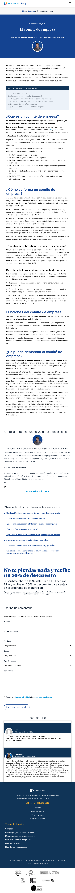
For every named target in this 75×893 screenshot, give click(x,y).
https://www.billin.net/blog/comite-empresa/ (22, 777)
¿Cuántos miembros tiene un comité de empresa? (31, 99)
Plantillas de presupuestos (16, 847)
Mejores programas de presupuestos (20, 836)
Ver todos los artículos (36, 491)
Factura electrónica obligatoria (18, 840)
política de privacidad (21, 697)
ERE (50, 130)
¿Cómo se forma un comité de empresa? (25, 96)
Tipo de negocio (10, 661)
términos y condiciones (43, 697)
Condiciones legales (16, 861)
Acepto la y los (28, 697)
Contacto (37, 808)
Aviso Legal (62, 861)
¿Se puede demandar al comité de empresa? (27, 107)
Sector (6, 651)
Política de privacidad (33, 861)
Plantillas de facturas (13, 843)
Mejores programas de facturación (19, 832)
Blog (24, 11)
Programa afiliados (37, 818)
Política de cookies (49, 861)
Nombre (7, 621)
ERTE (56, 130)
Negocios (31, 11)
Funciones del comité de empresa (22, 104)
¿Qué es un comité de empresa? (21, 93)
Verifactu (9, 829)
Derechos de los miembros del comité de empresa (31, 101)
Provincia (7, 641)
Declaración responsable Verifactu (37, 863)
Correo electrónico (11, 631)
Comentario (8, 671)
